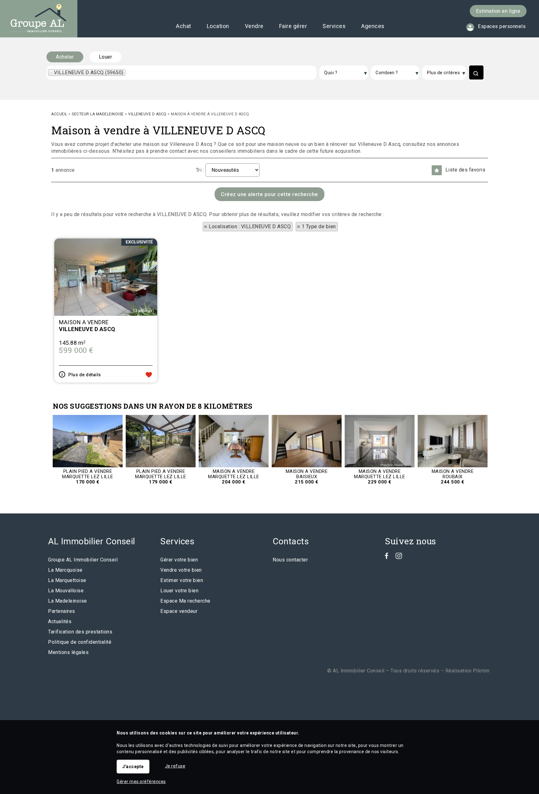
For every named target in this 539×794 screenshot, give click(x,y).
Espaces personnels (502, 26)
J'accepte (133, 766)
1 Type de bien (319, 226)
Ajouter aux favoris (148, 374)
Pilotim (481, 671)
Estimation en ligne (498, 11)
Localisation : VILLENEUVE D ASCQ (250, 226)
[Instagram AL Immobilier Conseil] (399, 557)
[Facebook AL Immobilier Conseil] (386, 557)
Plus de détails (84, 374)
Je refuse (175, 765)
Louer (105, 57)
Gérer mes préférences (141, 781)
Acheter (65, 57)
